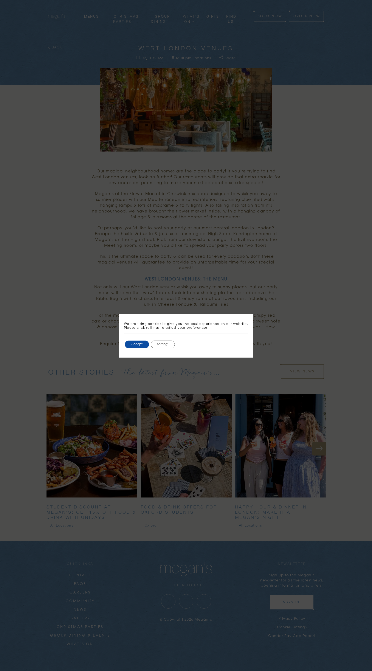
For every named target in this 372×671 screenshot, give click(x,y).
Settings (162, 344)
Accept (137, 344)
